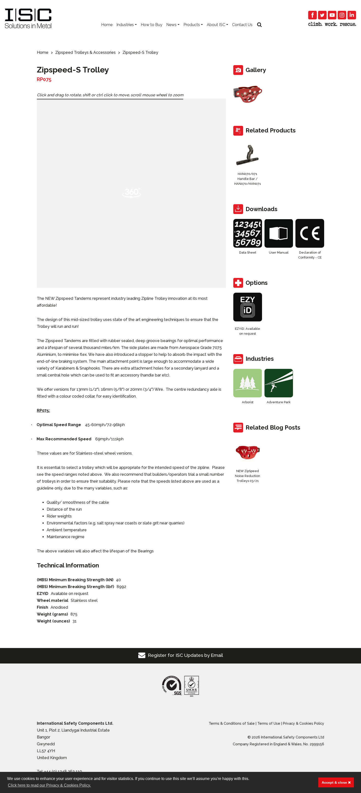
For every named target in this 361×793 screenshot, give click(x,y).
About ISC (216, 24)
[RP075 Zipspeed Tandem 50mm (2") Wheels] (247, 94)
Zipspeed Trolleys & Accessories (85, 52)
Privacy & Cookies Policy (303, 723)
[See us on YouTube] (332, 15)
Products (191, 24)
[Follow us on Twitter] (322, 15)
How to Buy (151, 24)
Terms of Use (268, 723)
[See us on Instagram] (342, 15)
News (171, 24)
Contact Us (242, 24)
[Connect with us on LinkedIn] (351, 15)
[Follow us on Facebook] (312, 15)
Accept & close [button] (335, 782)
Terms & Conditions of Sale (232, 723)
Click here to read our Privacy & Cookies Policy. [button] (49, 785)
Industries (125, 24)
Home (106, 24)
